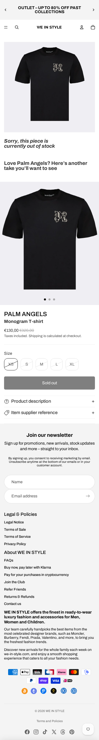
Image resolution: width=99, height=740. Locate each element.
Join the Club (14, 582)
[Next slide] (93, 9)
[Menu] (6, 27)
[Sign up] (88, 496)
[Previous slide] (5, 9)
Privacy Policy (15, 544)
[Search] (16, 27)
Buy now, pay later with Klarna (27, 567)
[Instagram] (36, 732)
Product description (31, 401)
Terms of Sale (15, 529)
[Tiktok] (45, 732)
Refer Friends (15, 589)
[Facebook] (27, 732)
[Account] (81, 27)
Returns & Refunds (19, 597)
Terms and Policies (50, 721)
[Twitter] (54, 732)
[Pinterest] (72, 732)
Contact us (12, 604)
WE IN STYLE (55, 711)
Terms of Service (17, 537)
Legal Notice (14, 522)
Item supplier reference (34, 412)
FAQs (8, 560)
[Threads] (63, 732)
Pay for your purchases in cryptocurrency (36, 575)
